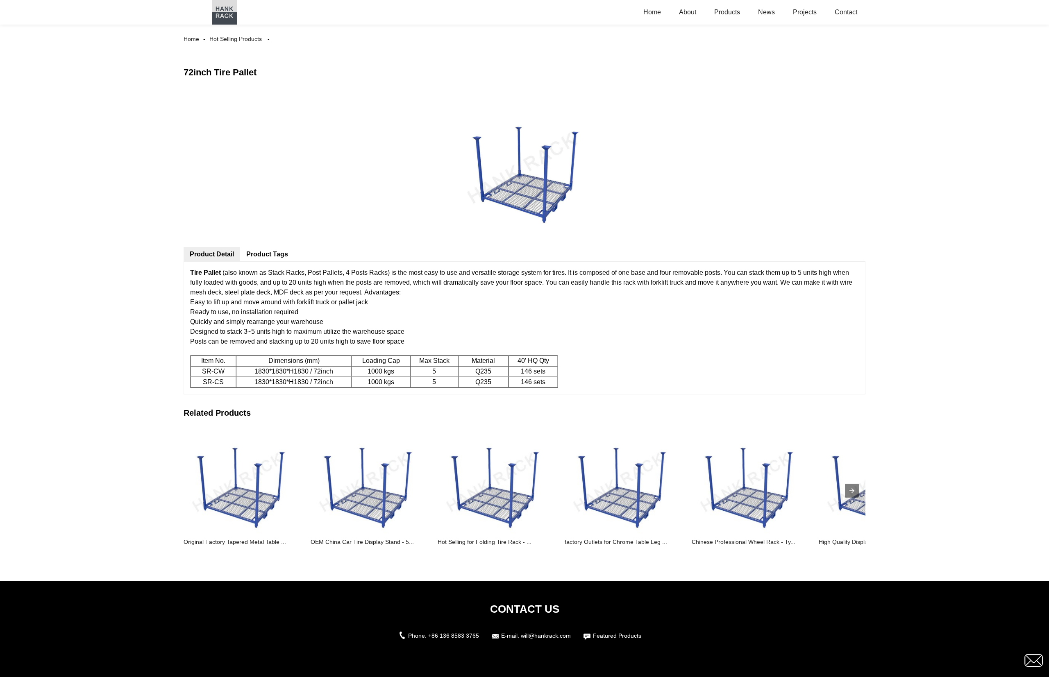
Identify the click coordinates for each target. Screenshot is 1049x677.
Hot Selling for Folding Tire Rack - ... (484, 542)
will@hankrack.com (546, 635)
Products (727, 12)
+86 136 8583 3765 (453, 635)
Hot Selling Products (235, 39)
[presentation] (852, 491)
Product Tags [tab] (267, 254)
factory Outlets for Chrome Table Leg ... (616, 542)
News (766, 12)
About (687, 12)
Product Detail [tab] (212, 254)
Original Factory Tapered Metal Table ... (235, 542)
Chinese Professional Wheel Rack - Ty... (743, 542)
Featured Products (617, 635)
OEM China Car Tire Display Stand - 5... (362, 542)
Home (652, 12)
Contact (846, 12)
